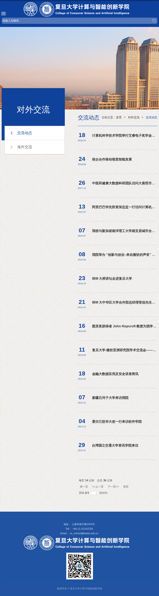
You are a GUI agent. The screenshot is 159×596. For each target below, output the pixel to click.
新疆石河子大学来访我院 (110, 397)
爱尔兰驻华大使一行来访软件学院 (117, 421)
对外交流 (134, 117)
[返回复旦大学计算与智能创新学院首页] (79, 9)
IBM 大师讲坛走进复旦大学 (112, 278)
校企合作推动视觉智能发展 (112, 159)
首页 (119, 117)
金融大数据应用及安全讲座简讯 (115, 374)
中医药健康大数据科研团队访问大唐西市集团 (125, 183)
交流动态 (151, 117)
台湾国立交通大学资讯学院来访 (115, 445)
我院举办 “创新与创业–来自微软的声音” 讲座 (125, 254)
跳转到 (103, 492)
